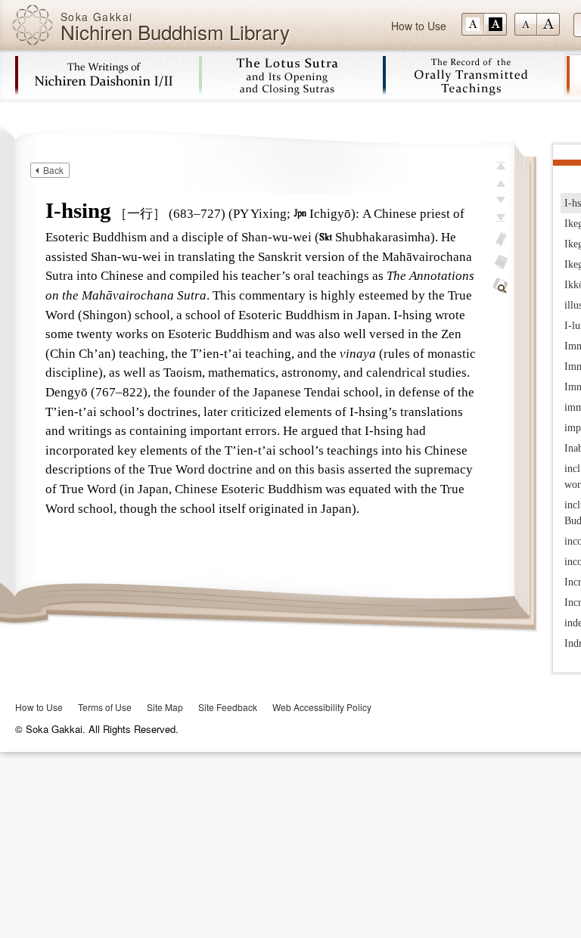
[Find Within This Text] (500, 286)
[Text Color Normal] (472, 24)
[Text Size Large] (548, 24)
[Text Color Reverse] (495, 24)
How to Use (418, 25)
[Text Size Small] (525, 24)
